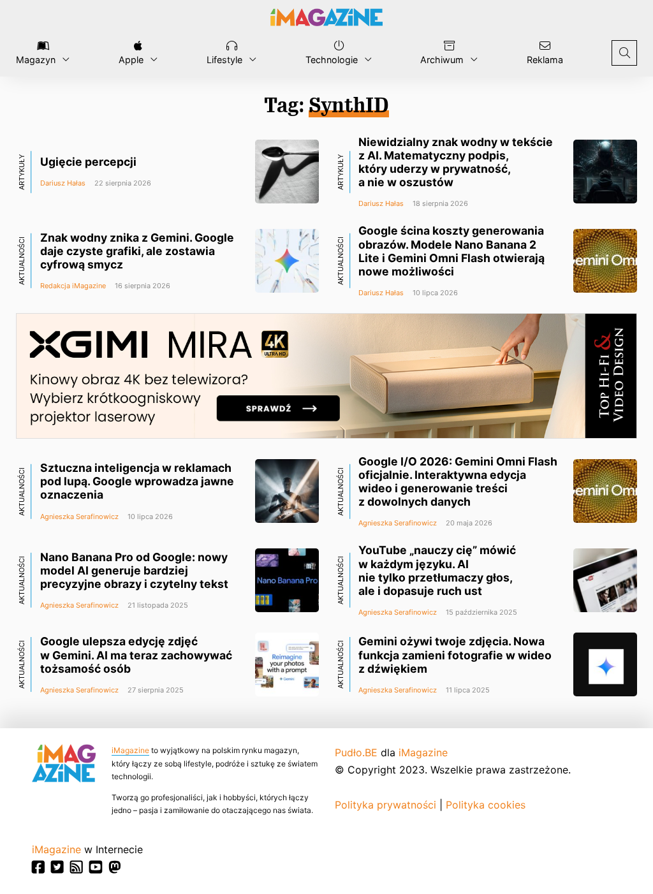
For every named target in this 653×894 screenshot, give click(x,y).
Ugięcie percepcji (88, 161)
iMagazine (130, 750)
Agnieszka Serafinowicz (79, 516)
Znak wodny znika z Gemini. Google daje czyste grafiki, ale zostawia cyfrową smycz (137, 251)
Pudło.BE (356, 752)
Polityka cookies (485, 804)
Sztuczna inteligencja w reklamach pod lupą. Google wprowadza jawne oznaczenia (137, 481)
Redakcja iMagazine (73, 285)
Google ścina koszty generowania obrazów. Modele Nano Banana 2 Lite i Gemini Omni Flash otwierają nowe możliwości (451, 250)
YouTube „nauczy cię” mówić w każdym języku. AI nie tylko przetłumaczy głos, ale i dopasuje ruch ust (437, 570)
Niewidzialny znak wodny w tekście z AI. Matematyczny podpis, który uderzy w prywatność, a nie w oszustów (455, 162)
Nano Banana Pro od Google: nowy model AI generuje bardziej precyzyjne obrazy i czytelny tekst (134, 570)
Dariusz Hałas (62, 183)
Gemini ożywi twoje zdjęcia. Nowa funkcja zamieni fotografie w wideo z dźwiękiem (455, 654)
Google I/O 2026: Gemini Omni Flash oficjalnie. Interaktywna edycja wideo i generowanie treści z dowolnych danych (457, 481)
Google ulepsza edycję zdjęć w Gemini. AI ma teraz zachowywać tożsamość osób (136, 654)
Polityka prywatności (385, 804)
